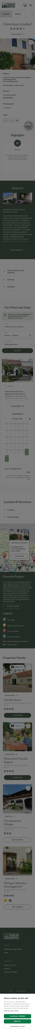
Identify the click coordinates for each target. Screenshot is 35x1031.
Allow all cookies (17, 1016)
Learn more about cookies (11, 1010)
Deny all (17, 1021)
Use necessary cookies (17, 1026)
